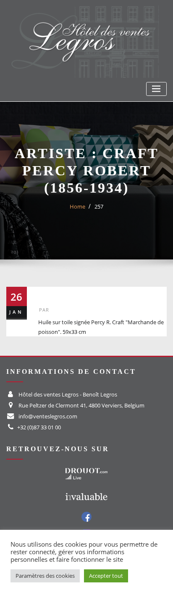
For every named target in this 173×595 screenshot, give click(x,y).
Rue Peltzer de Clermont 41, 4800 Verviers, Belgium (81, 405)
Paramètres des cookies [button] (45, 575)
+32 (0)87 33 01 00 (39, 427)
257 (98, 206)
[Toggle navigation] (156, 89)
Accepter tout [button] (106, 575)
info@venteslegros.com (47, 416)
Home (77, 206)
